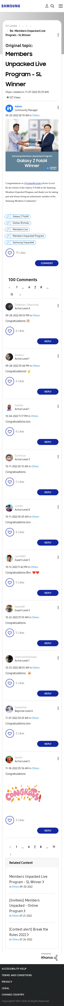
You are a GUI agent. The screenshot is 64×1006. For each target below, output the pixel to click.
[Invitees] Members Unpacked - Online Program (24, 905)
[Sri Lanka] (10, 5)
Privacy (7, 981)
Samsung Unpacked (23, 242)
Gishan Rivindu (21, 223)
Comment (47, 263)
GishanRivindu (33, 183)
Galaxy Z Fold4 (21, 216)
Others (35, 115)
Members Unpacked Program (28, 236)
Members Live (20, 229)
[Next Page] (19, 294)
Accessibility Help (14, 968)
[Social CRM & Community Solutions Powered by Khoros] (49, 956)
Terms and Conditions (17, 975)
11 (11, 294)
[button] (52, 107)
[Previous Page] (11, 287)
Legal (5, 988)
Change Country (13, 994)
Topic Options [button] (52, 35)
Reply (47, 341)
